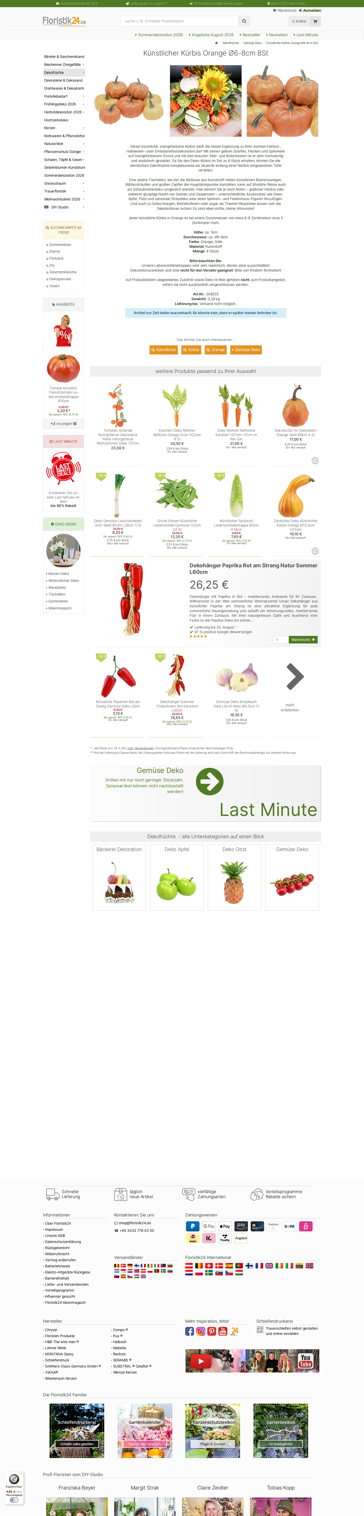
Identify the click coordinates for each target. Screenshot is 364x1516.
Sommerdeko (59, 245)
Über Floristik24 (58, 1223)
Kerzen (49, 128)
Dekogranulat (59, 279)
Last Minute (307, 34)
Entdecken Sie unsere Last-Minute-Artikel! (63, 499)
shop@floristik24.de (135, 1223)
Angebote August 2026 (212, 34)
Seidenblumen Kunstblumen (64, 167)
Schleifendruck (57, 1360)
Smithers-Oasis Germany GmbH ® (73, 1366)
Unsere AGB (55, 1235)
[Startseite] (216, 43)
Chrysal (51, 1330)
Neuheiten (278, 34)
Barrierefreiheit (57, 1278)
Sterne (54, 251)
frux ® (118, 1336)
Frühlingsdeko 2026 (60, 104)
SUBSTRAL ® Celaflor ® (132, 1366)
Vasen (54, 286)
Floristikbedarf (55, 96)
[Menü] (21, 1474)
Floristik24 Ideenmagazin (65, 1302)
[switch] (14, 1500)
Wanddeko (57, 587)
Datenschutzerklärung (63, 1242)
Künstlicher (165, 349)
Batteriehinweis (57, 1266)
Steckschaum (55, 183)
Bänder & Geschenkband (64, 56)
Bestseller (251, 34)
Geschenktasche (62, 272)
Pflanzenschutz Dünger (62, 152)
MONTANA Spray (59, 1354)
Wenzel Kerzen (125, 1372)
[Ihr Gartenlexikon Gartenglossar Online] (281, 1430)
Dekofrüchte (231, 43)
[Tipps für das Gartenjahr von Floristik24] (145, 1430)
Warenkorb (286, 10)
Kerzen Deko (58, 574)
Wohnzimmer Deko (63, 580)
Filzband (55, 258)
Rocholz (119, 1354)
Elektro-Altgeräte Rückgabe (67, 1272)
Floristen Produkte (60, 1336)
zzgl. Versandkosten (140, 748)
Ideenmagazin (59, 608)
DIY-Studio (59, 207)
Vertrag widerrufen (60, 1260)
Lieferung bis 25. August (149, 3)
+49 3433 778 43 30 (136, 1230)
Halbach (120, 1342)
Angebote (65, 304)
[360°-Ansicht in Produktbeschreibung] (315, 460)
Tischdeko (56, 594)
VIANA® (51, 1372)
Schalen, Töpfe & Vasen (63, 160)
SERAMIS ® (122, 1360)
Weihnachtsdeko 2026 (62, 199)
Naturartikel (53, 144)
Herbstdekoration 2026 (63, 112)
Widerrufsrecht (57, 1254)
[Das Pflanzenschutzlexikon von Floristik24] (213, 1430)
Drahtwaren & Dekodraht (64, 88)
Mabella (119, 1348)
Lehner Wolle (55, 1348)
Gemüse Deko (253, 43)
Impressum (54, 1229)
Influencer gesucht (60, 1296)
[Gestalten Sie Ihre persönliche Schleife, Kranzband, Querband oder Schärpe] (77, 1430)
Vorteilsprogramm (59, 1290)
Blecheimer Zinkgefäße (62, 64)
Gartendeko (58, 601)
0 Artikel (299, 21)
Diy (51, 265)
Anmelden (311, 10)
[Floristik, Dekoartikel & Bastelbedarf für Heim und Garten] (68, 21)
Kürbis (193, 349)
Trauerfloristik (55, 191)
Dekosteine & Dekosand (63, 80)
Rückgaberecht (57, 1248)
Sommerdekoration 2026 (160, 34)
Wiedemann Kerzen (61, 1378)
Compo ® (120, 1330)
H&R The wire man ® (62, 1342)
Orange (218, 349)
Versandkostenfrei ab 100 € (79, 3)
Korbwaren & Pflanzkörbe (64, 136)
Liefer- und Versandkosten (67, 1284)
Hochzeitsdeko (56, 120)
